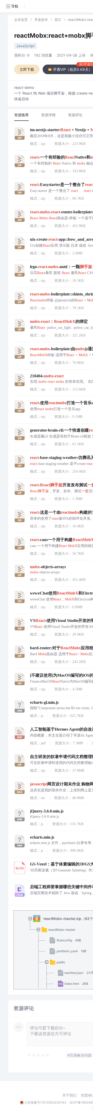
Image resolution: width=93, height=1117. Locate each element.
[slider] (38, 1055)
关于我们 (69, 1095)
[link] (21, 19)
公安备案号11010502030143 (45, 1102)
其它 (58, 20)
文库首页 (21, 20)
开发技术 (41, 20)
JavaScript (25, 46)
